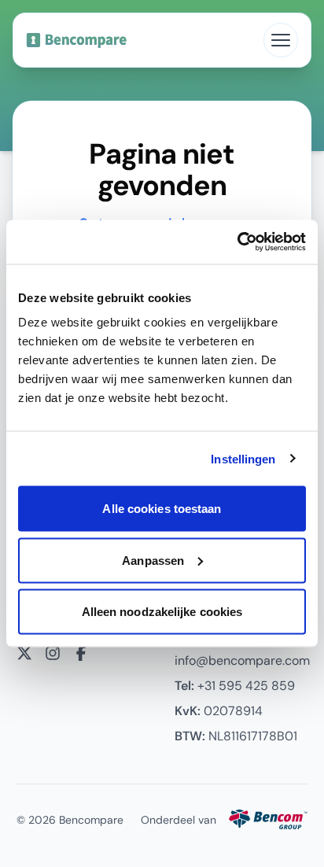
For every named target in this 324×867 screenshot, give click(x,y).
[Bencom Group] (268, 819)
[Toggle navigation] (280, 40)
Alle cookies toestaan (161, 508)
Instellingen (243, 458)
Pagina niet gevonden (161, 169)
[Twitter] (24, 653)
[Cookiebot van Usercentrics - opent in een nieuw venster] (237, 242)
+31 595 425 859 (235, 685)
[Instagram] (53, 653)
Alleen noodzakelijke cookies (162, 611)
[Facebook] (81, 653)
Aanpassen (153, 559)
